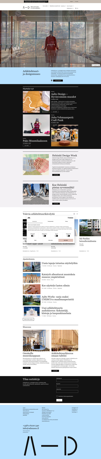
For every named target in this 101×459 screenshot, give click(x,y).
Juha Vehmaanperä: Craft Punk (62, 119)
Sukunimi (58, 389)
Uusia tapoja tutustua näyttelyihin (60, 263)
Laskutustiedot (45, 415)
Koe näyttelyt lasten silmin (56, 285)
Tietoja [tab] (66, 221)
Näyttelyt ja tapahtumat (55, 6)
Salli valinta (50, 240)
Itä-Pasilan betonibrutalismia (87, 239)
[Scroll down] (50, 65)
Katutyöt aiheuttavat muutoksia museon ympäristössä (58, 275)
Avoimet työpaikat (46, 416)
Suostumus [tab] (34, 221)
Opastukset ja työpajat (28, 412)
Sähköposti (59, 378)
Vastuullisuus (45, 418)
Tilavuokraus (26, 410)
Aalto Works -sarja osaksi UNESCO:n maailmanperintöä (58, 298)
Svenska (76, 1)
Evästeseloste (25, 432)
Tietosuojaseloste (26, 430)
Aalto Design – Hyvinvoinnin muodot (64, 95)
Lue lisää (55, 111)
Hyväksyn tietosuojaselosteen (65, 396)
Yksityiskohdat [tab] (50, 221)
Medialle (25, 415)
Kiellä (35, 240)
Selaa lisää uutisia (28, 319)
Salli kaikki (66, 240)
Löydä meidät (58, 80)
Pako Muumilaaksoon (35, 140)
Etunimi (58, 383)
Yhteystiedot (26, 413)
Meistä (43, 407)
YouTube (74, 412)
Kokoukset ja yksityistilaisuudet (30, 409)
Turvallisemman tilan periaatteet (50, 419)
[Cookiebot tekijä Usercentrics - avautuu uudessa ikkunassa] (68, 218)
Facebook (74, 409)
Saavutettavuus (45, 421)
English (71, 1)
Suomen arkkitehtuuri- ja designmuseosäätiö (48, 411)
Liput (24, 407)
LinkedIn (74, 410)
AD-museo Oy (45, 409)
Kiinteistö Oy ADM (46, 413)
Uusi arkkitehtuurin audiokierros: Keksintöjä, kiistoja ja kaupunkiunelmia (56, 311)
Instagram (74, 407)
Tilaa (59, 400)
